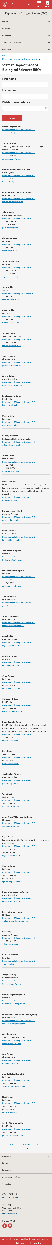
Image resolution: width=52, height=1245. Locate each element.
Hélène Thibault (9, 530)
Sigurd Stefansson (10, 261)
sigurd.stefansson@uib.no (12, 276)
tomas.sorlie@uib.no (10, 471)
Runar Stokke (8, 310)
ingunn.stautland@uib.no (12, 201)
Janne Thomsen (9, 596)
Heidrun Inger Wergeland (13, 994)
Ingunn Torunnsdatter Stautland (17, 192)
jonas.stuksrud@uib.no (11, 365)
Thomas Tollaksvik (10, 616)
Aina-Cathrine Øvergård (13, 1074)
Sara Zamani (7, 1054)
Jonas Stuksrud (9, 356)
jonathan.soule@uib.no (11, 158)
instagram (10, 1225)
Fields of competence (16, 102)
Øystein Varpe (8, 865)
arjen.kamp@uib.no (10, 826)
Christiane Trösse (10, 699)
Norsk (30, 4)
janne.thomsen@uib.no (12, 605)
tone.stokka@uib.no (10, 299)
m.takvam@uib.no (9, 500)
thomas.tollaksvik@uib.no (13, 625)
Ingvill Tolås (7, 636)
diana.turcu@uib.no (10, 740)
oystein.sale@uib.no (10, 425)
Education (6, 21)
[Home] (4, 4)
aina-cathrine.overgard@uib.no (15, 1086)
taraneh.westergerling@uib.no (15, 1023)
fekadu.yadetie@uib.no (11, 1043)
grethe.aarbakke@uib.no (12, 1135)
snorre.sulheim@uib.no (12, 385)
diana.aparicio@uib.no (11, 901)
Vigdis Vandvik (9, 836)
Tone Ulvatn (7, 793)
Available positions (21, 1239)
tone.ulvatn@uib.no (10, 806)
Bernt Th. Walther (10, 954)
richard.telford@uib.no (11, 520)
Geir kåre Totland (10, 656)
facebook (5, 1225)
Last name (9, 90)
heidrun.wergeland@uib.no (13, 1003)
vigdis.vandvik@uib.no (11, 855)
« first (12, 1144)
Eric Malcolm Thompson (13, 570)
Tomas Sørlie (8, 455)
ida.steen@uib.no (9, 250)
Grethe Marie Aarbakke (12, 1123)
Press (33, 1239)
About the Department (11, 42)
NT (10, 55)
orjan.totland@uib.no (11, 688)
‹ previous (26, 1144)
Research (6, 28)
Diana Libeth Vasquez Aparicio (16, 892)
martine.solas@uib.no (11, 132)
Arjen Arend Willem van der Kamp (17, 816)
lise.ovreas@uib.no (10, 1112)
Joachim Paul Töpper (11, 774)
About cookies (42, 1239)
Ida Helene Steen (9, 238)
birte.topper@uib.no (10, 763)
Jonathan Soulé (9, 143)
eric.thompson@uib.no (11, 585)
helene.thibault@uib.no (12, 540)
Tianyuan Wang (9, 974)
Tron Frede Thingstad (11, 550)
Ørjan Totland (8, 676)
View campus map (9, 1213)
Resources (6, 35)
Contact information (10, 1197)
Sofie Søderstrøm (10, 435)
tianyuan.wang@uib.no (11, 983)
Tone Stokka (7, 287)
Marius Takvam (9, 481)
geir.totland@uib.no (10, 665)
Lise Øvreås (7, 1096)
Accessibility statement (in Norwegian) (26, 1243)
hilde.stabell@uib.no (10, 181)
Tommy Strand (8, 333)
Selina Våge (7, 931)
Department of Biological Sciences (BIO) (26, 13)
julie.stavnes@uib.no (10, 227)
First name (9, 79)
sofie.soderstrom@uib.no (12, 445)
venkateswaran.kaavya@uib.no (15, 921)
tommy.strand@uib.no (11, 345)
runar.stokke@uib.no (10, 322)
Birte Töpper (7, 751)
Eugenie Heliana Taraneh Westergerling (19, 1014)
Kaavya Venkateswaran (12, 911)
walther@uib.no (8, 964)
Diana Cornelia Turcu (11, 721)
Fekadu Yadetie (9, 1034)
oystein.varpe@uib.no (11, 881)
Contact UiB (7, 1239)
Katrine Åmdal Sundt (11, 396)
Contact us (6, 49)
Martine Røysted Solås (12, 126)
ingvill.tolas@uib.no (10, 645)
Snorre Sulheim (9, 376)
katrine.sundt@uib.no (11, 405)
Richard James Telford (12, 510)
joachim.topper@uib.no (12, 783)
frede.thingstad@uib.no (12, 559)
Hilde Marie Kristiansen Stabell (16, 169)
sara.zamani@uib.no (10, 1063)
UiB (3, 55)
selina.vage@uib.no (10, 944)
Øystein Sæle (8, 415)
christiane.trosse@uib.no (12, 711)
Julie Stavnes (8, 212)
